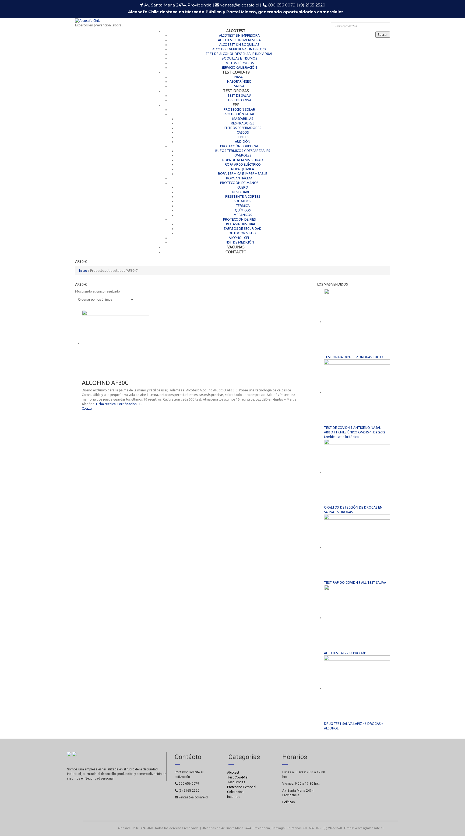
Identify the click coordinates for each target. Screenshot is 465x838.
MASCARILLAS (242, 118)
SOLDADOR (243, 201)
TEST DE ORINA (239, 100)
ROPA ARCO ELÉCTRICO (243, 164)
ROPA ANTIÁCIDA (239, 178)
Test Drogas (236, 782)
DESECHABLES (242, 192)
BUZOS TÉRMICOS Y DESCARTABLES (242, 150)
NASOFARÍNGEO (239, 81)
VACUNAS (236, 246)
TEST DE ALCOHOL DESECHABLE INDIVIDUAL (239, 53)
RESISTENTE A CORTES (242, 196)
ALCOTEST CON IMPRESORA (239, 40)
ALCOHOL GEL (239, 237)
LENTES (242, 137)
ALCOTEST (235, 30)
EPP (235, 104)
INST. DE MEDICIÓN (239, 242)
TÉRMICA (243, 205)
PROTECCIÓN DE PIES (239, 219)
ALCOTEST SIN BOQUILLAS (239, 44)
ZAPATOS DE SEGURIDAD (243, 228)
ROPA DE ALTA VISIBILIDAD (242, 160)
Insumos (233, 797)
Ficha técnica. (106, 404)
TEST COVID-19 (236, 72)
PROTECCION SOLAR (239, 109)
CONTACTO (236, 251)
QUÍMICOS (243, 210)
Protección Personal (241, 787)
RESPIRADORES (242, 123)
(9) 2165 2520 (312, 5)
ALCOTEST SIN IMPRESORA (239, 35)
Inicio (83, 270)
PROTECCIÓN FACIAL (239, 114)
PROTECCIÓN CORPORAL (239, 146)
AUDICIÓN (242, 141)
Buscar (383, 34)
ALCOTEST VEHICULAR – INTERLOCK (239, 49)
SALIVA (239, 86)
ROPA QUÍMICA (242, 169)
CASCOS (243, 132)
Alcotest (233, 772)
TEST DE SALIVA (239, 95)
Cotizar (87, 408)
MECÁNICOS (243, 215)
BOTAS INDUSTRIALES (242, 224)
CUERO (242, 187)
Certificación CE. (129, 404)
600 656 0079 (283, 5)
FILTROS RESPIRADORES (242, 128)
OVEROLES (242, 155)
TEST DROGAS (236, 90)
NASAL (239, 77)
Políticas (288, 802)
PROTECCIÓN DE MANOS (239, 183)
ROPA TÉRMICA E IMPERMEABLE (242, 173)
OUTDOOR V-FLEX (242, 233)
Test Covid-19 (237, 777)
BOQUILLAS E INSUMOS (239, 58)
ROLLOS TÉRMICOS (239, 63)
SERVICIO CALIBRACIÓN (239, 67)
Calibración (235, 792)
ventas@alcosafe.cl (239, 5)
